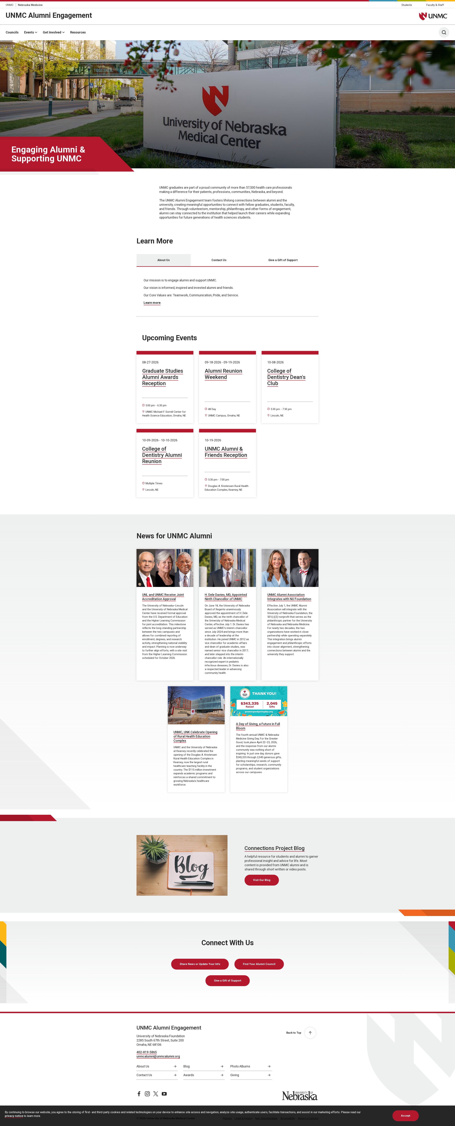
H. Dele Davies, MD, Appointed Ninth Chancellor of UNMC (226, 597)
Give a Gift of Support (227, 980)
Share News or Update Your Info (200, 964)
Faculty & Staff (435, 5)
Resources (78, 32)
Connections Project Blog (275, 848)
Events (29, 32)
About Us (142, 1066)
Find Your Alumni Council (259, 964)
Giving (234, 1075)
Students (407, 5)
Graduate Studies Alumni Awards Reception (162, 377)
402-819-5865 (146, 1052)
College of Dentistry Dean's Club (286, 377)
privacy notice (14, 1116)
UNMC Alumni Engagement (49, 15)
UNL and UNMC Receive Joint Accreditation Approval (163, 597)
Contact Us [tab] (219, 260)
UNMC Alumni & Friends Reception (226, 452)
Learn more (152, 303)
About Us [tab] (163, 260)
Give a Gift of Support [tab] (283, 260)
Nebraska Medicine (30, 5)
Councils (12, 32)
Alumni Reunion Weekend (223, 374)
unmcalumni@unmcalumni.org (158, 1056)
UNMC (10, 5)
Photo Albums (240, 1066)
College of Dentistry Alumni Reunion (162, 455)
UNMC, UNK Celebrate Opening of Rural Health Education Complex (195, 736)
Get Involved (52, 32)
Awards (188, 1075)
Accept (405, 1115)
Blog (186, 1066)
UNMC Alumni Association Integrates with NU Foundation (289, 597)
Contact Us (144, 1075)
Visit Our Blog (261, 880)
